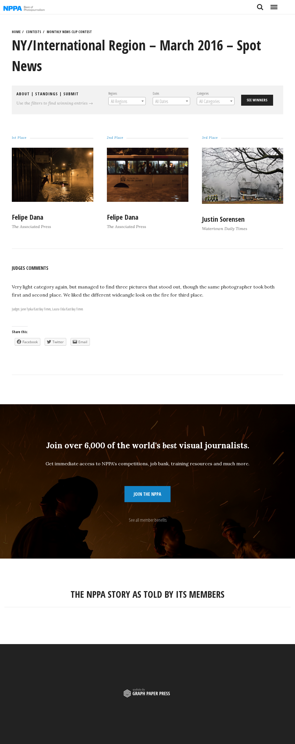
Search (260, 5)
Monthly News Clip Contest (69, 31)
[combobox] (126, 101)
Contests (33, 31)
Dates (155, 93)
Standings (46, 93)
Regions (112, 93)
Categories (203, 93)
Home (16, 31)
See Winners (257, 100)
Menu (274, 5)
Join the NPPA (147, 494)
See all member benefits (148, 520)
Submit (71, 93)
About (23, 93)
